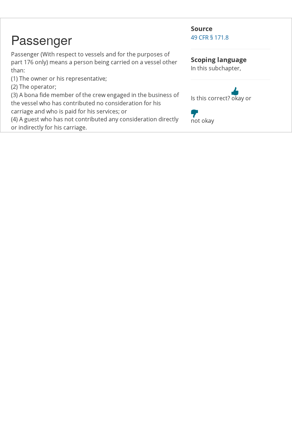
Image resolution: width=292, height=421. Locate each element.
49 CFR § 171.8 (210, 37)
